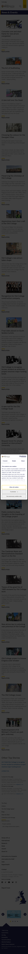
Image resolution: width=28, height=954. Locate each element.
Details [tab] (14, 460)
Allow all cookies (14, 487)
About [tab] (23, 460)
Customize (13, 491)
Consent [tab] (5, 460)
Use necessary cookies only (14, 496)
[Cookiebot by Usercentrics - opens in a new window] (19, 457)
